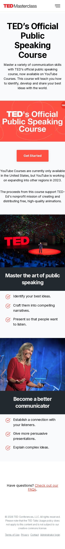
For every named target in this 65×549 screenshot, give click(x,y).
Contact (34, 534)
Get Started (33, 155)
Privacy (25, 534)
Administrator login (50, 534)
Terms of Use (12, 534)
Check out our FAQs (43, 487)
